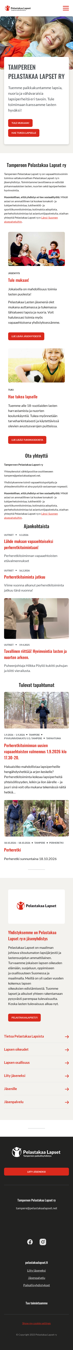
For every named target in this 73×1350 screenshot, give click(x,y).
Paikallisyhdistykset (36, 1285)
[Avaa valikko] (66, 8)
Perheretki (12, 850)
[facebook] (30, 1241)
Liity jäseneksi (36, 1270)
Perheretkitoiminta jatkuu (24, 577)
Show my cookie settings (36, 1323)
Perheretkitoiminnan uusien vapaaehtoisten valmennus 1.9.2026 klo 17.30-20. (35, 751)
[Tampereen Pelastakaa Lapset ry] (18, 7)
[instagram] (43, 1241)
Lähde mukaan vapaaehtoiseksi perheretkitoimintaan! (28, 544)
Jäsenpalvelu (36, 1278)
